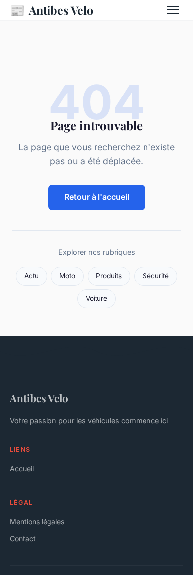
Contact (23, 538)
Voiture (96, 298)
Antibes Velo (51, 10)
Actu (31, 276)
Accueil (22, 468)
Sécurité (156, 276)
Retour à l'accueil (96, 197)
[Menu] (173, 10)
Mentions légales (37, 521)
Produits (109, 276)
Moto (67, 276)
